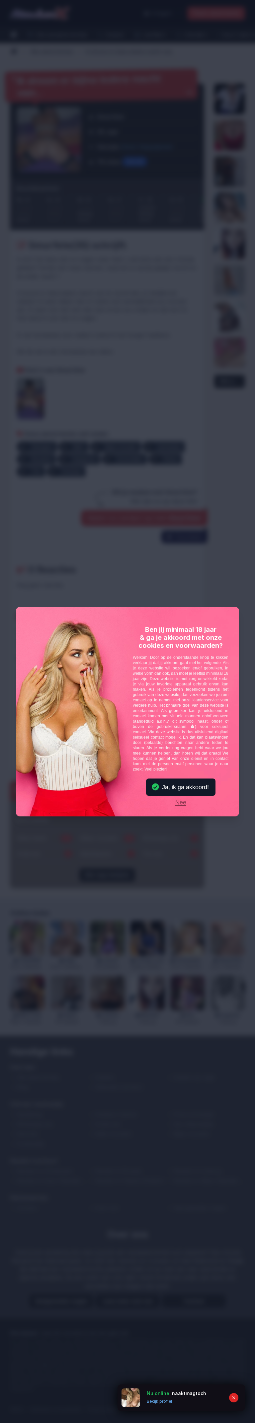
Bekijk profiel (159, 1401)
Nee (180, 803)
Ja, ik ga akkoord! (185, 787)
